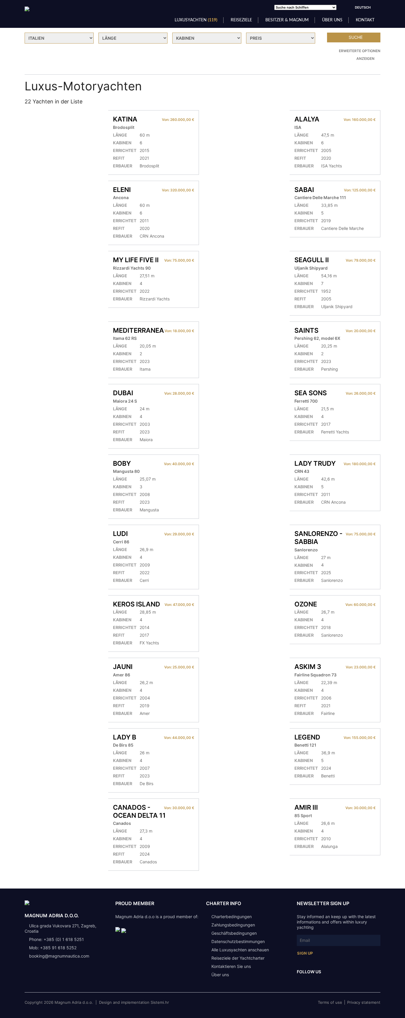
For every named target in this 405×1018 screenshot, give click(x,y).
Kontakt (365, 20)
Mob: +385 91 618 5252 (52, 947)
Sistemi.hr (160, 1002)
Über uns (332, 20)
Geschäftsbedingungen (234, 933)
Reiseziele (241, 20)
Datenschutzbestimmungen (238, 941)
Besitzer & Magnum (287, 20)
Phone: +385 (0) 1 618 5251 (56, 939)
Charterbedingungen (231, 916)
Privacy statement (363, 1002)
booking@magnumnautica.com (59, 955)
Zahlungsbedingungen (233, 924)
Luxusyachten (196, 20)
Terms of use (330, 1002)
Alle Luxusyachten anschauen (240, 949)
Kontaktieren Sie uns (231, 966)
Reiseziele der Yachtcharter (237, 958)
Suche (356, 37)
